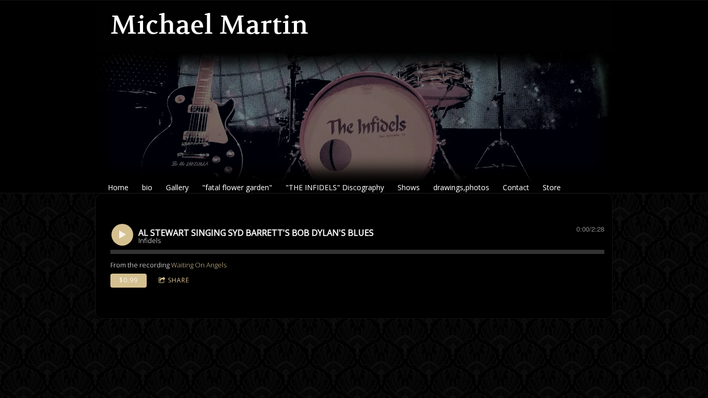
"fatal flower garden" (237, 187)
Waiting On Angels (198, 264)
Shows (409, 187)
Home (118, 187)
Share (178, 280)
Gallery (177, 187)
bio (147, 187)
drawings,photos (461, 187)
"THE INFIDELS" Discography (335, 187)
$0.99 (128, 280)
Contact (516, 187)
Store (552, 187)
